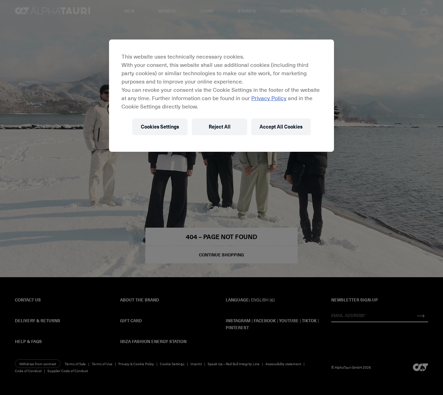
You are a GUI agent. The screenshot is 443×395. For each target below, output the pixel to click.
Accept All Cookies (281, 126)
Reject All (219, 126)
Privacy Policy (269, 98)
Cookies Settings (160, 126)
